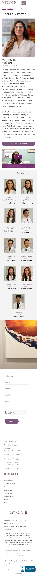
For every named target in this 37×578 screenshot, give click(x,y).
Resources (7, 499)
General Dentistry (9, 483)
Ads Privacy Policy (16, 562)
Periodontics (8, 493)
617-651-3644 (15, 454)
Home (4, 9)
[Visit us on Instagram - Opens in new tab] (8, 474)
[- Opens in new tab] (16, 474)
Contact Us (7, 503)
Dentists (10, 9)
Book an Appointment (11, 506)
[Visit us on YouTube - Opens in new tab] (12, 474)
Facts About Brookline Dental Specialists (8, 563)
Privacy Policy (31, 561)
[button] (33, 3)
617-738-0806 (15, 468)
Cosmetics (7, 487)
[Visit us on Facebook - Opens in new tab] (5, 474)
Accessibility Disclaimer (23, 561)
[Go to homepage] (8, 2)
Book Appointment (18, 144)
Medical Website (9, 526)
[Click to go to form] (24, 3)
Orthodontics (8, 490)
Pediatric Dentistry (9, 496)
